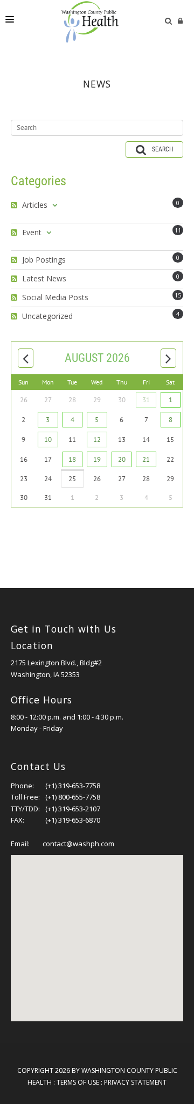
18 (72, 459)
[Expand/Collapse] (55, 205)
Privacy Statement (135, 1082)
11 (178, 230)
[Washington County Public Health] (94, 21)
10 (48, 439)
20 (122, 459)
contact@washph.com (78, 843)
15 (178, 295)
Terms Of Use (78, 1082)
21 (146, 459)
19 (97, 459)
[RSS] (15, 205)
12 (97, 439)
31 (146, 399)
